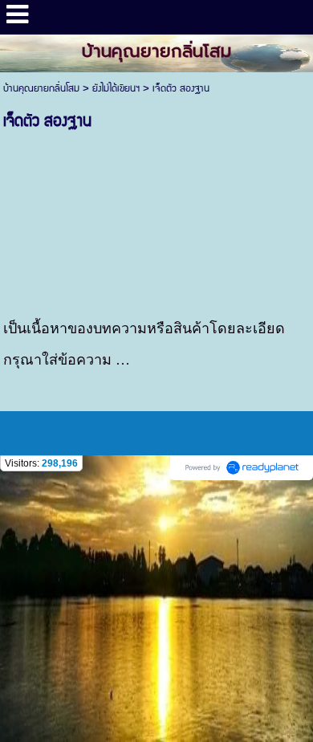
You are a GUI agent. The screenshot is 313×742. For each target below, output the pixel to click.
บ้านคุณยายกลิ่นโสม (41, 88)
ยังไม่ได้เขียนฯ (116, 88)
